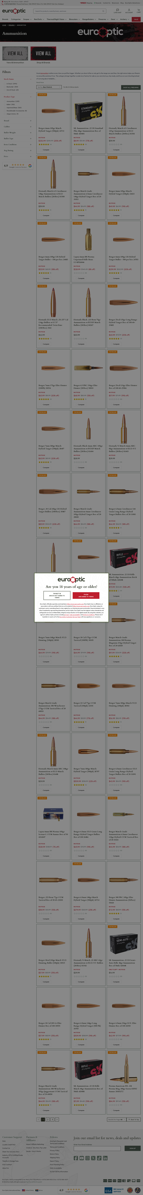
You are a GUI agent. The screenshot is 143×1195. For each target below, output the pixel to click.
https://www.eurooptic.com (75, 604)
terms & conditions (89, 615)
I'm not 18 (57, 596)
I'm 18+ (86, 596)
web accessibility (75, 615)
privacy (67, 615)
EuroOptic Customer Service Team (70, 617)
